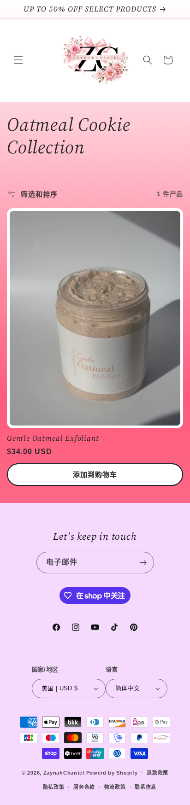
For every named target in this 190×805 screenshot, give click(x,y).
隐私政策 (54, 787)
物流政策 (115, 787)
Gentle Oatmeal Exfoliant (53, 438)
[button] (18, 60)
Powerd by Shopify (112, 773)
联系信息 (145, 787)
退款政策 (157, 773)
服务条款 (84, 787)
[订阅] (143, 562)
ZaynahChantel (63, 773)
